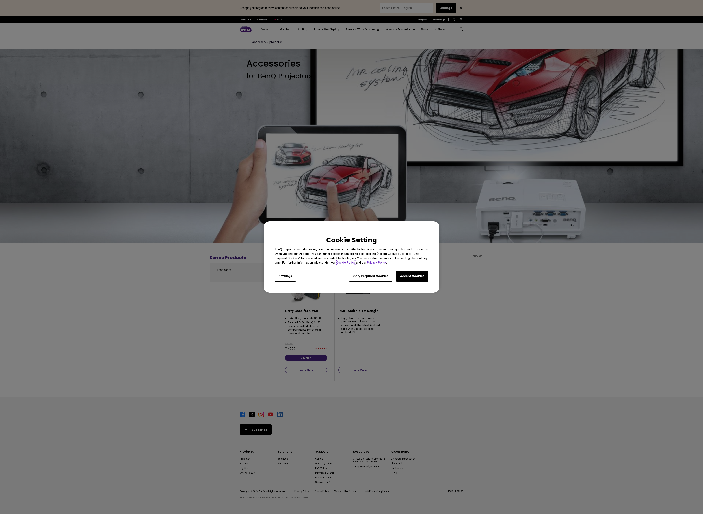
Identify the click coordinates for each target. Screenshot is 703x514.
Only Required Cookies (370, 276)
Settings (285, 276)
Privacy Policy (376, 262)
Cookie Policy (345, 262)
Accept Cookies (412, 276)
